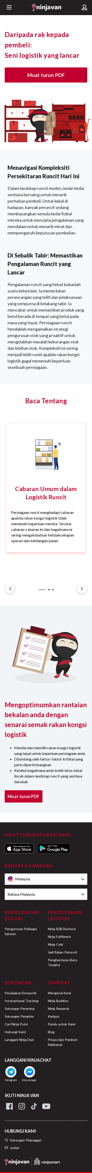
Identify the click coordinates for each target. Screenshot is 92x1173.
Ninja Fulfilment (59, 937)
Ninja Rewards (59, 1009)
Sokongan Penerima (20, 1009)
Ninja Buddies (58, 1001)
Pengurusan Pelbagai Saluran (21, 931)
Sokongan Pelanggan (26, 1140)
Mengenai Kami (59, 993)
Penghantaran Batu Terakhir (62, 962)
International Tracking (21, 1001)
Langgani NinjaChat (19, 1040)
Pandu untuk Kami (61, 1024)
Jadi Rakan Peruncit (63, 952)
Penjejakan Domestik (21, 993)
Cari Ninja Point (16, 1024)
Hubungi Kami (15, 1032)
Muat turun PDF (46, 75)
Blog (51, 1032)
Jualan (14, 1148)
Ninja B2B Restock (62, 929)
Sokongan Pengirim (19, 1016)
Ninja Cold (55, 944)
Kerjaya (53, 1016)
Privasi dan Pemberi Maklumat (63, 1042)
